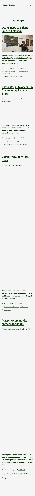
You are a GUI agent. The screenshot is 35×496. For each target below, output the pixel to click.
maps (10, 76)
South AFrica (15, 76)
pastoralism (18, 144)
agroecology (7, 144)
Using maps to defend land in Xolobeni (15, 29)
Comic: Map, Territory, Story (15, 158)
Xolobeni (22, 76)
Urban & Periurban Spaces (17, 475)
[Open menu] (31, 5)
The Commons (6, 73)
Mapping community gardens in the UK (14, 322)
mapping (6, 76)
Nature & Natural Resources (20, 71)
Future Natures (9, 5)
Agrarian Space (8, 71)
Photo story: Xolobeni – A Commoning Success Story (17, 90)
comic (5, 310)
